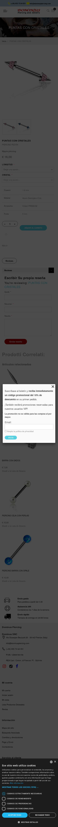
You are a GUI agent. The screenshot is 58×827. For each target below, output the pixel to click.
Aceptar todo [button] (14, 815)
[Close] (52, 386)
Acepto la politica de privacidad (20, 431)
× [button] (55, 762)
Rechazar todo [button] (42, 815)
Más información (16, 783)
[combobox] (51, 762)
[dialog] (29, 793)
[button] (29, 787)
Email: (8, 422)
